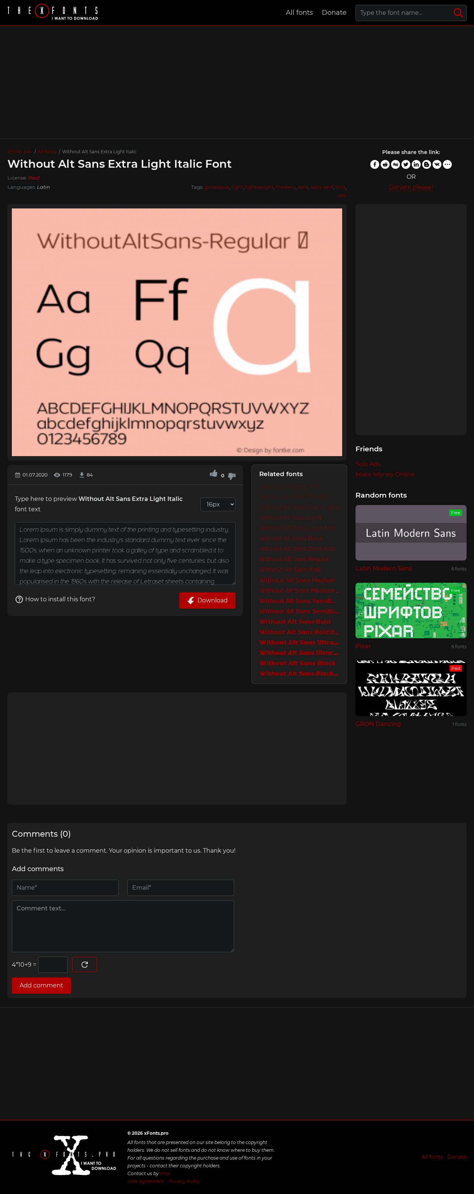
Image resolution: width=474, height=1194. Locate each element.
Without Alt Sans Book (291, 539)
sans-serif (322, 187)
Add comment (41, 985)
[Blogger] (426, 164)
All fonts (299, 13)
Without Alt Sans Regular (294, 560)
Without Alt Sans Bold (295, 622)
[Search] (458, 13)
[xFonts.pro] (53, 13)
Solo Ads (368, 464)
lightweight (259, 187)
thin (341, 187)
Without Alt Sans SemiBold (299, 601)
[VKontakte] (437, 164)
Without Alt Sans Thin (289, 487)
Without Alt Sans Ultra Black (299, 643)
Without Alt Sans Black (297, 663)
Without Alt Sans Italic (290, 570)
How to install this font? (60, 599)
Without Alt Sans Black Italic (299, 674)
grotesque (216, 187)
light (237, 187)
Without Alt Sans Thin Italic (295, 498)
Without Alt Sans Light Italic (298, 529)
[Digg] (395, 164)
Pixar (363, 646)
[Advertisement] (237, 82)
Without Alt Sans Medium (297, 580)
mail (165, 1173)
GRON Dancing (378, 724)
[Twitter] (405, 164)
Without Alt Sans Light (290, 518)
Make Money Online (385, 474)
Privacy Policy (184, 1181)
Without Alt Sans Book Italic (298, 549)
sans (303, 187)
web (341, 195)
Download (212, 600)
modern (286, 187)
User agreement (145, 1181)
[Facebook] (374, 164)
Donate (334, 13)
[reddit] (385, 164)
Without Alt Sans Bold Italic (299, 632)
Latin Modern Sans (384, 568)
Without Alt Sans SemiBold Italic (299, 612)
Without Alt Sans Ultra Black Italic (299, 653)
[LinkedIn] (416, 164)
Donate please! (411, 187)
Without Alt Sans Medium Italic (299, 591)
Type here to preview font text (99, 504)
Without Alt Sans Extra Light (298, 508)
